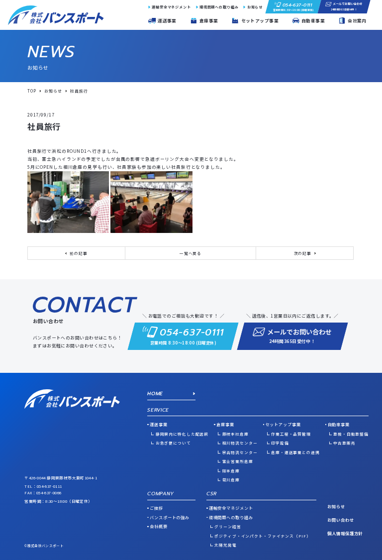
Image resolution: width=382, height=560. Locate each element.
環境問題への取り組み (219, 6)
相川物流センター (239, 443)
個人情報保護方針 (345, 533)
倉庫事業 (225, 424)
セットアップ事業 (283, 424)
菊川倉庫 (231, 479)
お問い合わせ (340, 520)
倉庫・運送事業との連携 (295, 452)
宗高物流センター (239, 452)
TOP (31, 91)
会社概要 (158, 526)
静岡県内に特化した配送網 (182, 434)
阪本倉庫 (231, 470)
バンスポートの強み (170, 517)
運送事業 (158, 424)
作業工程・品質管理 (291, 434)
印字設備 (280, 443)
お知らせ (255, 6)
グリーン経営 (227, 526)
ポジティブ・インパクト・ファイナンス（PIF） (262, 536)
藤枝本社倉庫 (235, 434)
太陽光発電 (225, 545)
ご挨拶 (156, 508)
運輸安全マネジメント (171, 6)
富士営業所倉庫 (237, 461)
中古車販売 (344, 443)
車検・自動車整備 (351, 434)
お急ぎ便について (173, 443)
